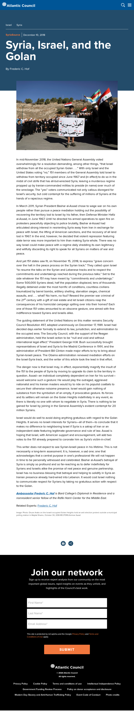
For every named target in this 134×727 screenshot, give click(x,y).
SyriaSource (13, 35)
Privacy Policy (78, 634)
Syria (19, 25)
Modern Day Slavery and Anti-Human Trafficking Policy (43, 694)
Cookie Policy (40, 683)
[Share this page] (70, 543)
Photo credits (112, 694)
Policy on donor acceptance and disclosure (89, 689)
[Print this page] (63, 543)
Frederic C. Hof (47, 506)
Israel (9, 25)
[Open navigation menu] (129, 5)
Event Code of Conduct (88, 694)
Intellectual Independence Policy (104, 683)
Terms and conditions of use (67, 683)
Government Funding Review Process (42, 689)
